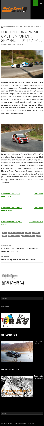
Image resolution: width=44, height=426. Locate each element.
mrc (4, 235)
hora (28, 233)
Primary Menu (41, 3)
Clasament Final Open (10, 193)
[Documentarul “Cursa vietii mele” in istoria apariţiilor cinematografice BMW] (17, 386)
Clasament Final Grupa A (11, 222)
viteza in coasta (28, 235)
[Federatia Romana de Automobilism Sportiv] (15, 320)
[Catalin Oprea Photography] (10, 277)
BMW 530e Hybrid (38, 342)
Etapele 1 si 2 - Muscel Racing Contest (20, 26)
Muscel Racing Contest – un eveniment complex (18, 258)
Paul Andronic (14, 235)
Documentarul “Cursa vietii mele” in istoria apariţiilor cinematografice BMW (38, 377)
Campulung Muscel (16, 233)
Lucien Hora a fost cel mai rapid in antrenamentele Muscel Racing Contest (19, 248)
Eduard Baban (17, 45)
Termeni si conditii (6, 423)
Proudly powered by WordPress (24, 423)
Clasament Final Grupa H (11, 207)
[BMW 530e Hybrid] (17, 351)
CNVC (3, 26)
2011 (4, 233)
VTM (39, 235)
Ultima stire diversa (10, 370)
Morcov (36, 233)
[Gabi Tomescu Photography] (13, 283)
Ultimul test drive (9, 335)
